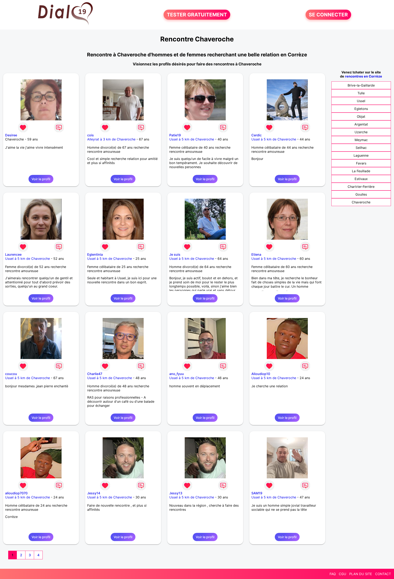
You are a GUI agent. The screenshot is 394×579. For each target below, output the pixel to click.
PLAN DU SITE (360, 574)
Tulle (361, 93)
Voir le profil (41, 179)
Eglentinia (95, 254)
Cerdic (256, 135)
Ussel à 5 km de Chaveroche (191, 139)
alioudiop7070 (16, 493)
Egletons (361, 109)
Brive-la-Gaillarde (361, 85)
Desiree (11, 135)
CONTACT (383, 574)
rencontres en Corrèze (363, 76)
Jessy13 (175, 493)
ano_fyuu (176, 374)
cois (90, 135)
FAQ (333, 574)
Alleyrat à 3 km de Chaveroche (111, 139)
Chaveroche (361, 202)
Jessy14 (93, 493)
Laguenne (361, 155)
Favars (361, 163)
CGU (342, 574)
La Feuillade (361, 171)
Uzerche (361, 132)
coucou (11, 374)
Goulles (361, 194)
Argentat (361, 124)
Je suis (174, 254)
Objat (361, 116)
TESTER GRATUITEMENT (197, 15)
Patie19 (175, 135)
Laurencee (13, 254)
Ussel (361, 101)
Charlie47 (94, 374)
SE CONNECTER (328, 15)
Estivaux (361, 179)
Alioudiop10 (260, 374)
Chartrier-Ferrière (361, 187)
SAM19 (256, 493)
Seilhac (361, 148)
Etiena (256, 254)
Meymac (361, 140)
